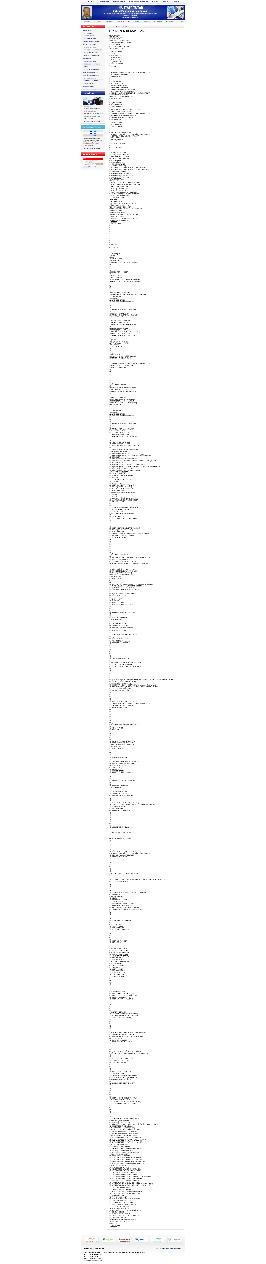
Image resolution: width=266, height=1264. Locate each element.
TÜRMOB (155, 2)
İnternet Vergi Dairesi (133, 21)
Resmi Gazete (109, 21)
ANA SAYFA (91, 2)
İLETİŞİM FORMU (89, 86)
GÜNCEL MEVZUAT (90, 44)
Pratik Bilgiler (97, 21)
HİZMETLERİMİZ (119, 2)
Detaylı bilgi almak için (91, 121)
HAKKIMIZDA (104, 2)
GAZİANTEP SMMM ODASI (138, 2)
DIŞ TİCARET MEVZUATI (91, 75)
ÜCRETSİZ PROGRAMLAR (92, 69)
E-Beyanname (170, 21)
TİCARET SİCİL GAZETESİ (91, 55)
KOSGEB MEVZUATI (90, 61)
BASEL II (86, 67)
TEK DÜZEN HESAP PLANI (92, 64)
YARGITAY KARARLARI (91, 81)
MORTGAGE (87, 58)
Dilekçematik (146, 21)
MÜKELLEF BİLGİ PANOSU (92, 41)
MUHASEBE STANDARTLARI (93, 50)
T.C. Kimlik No (120, 21)
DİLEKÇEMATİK (89, 83)
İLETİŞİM (175, 2)
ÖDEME (165, 2)
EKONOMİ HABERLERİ (91, 72)
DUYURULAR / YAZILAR (91, 39)
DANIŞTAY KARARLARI (91, 78)
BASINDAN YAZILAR (90, 47)
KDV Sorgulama (158, 21)
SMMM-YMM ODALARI (90, 53)
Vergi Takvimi (86, 21)
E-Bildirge (180, 21)
